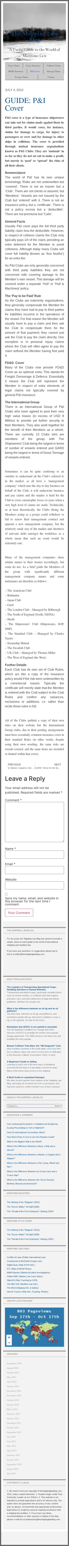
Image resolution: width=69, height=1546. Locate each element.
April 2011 (12, 1450)
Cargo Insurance (33, 65)
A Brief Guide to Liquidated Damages (26, 1077)
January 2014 (13, 1405)
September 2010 (14, 1464)
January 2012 (13, 1418)
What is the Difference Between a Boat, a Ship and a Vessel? (31, 1148)
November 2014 (14, 1395)
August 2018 (12, 1368)
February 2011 (13, 1455)
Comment (13, 800)
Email (10, 863)
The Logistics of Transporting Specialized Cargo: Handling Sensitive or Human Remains (32, 988)
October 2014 (13, 1400)
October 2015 (13, 1372)
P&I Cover (35, 71)
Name (10, 848)
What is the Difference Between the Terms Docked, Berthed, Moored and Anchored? (30, 1182)
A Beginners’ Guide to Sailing (22, 1061)
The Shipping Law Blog (34, 36)
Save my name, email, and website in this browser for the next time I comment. (31, 901)
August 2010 (12, 1469)
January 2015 (13, 1386)
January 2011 (13, 1460)
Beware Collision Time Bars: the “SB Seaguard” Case (34, 1046)
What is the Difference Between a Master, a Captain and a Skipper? (33, 1156)
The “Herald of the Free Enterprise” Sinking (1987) (30, 1211)
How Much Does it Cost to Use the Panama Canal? (30, 1137)
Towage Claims (21, 77)
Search (57, 1106)
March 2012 (12, 1409)
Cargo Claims (14, 65)
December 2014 (14, 1391)
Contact (51, 77)
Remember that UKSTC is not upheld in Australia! (32, 1027)
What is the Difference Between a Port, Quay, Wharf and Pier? (33, 1165)
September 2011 (14, 1432)
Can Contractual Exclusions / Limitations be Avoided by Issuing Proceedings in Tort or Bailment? (32, 1126)
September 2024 (14, 1363)
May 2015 (11, 1377)
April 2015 (12, 1382)
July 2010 (11, 1473)
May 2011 (11, 1446)
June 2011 (11, 1441)
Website (10, 879)
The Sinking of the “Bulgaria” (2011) (23, 1202)
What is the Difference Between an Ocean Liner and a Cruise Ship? (32, 1173)
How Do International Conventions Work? (26, 1132)
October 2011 (13, 1427)
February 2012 (13, 1414)
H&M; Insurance (15, 71)
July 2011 (11, 1437)
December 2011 (14, 1423)
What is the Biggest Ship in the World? (24, 1141)
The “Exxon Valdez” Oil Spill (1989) (23, 1207)
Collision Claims (54, 65)
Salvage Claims (53, 71)
